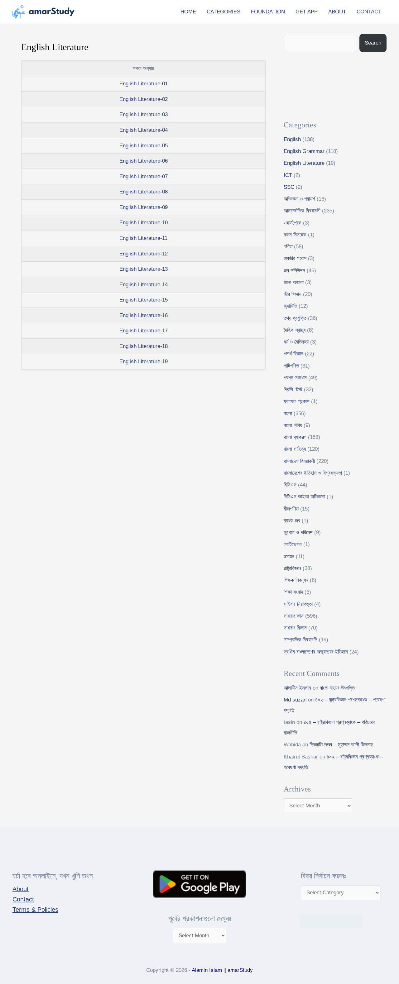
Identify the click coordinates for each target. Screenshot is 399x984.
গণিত (288, 247)
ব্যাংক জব (292, 521)
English (292, 139)
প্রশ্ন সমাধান (295, 378)
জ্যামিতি (290, 306)
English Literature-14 (143, 285)
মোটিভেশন (293, 544)
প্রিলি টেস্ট (293, 389)
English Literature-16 (143, 315)
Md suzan (295, 700)
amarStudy (240, 970)
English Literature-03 (143, 114)
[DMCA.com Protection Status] (332, 921)
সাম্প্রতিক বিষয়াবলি (300, 640)
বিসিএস (290, 485)
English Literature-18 (143, 346)
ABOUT (337, 12)
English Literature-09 (143, 207)
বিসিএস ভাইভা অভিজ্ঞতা (304, 497)
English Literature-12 (143, 254)
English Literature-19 (143, 361)
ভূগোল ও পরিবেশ (298, 532)
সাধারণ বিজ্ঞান (295, 628)
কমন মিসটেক (295, 235)
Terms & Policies (35, 909)
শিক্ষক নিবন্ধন (296, 580)
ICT (288, 175)
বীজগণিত (291, 509)
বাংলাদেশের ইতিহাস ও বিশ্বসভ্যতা (313, 473)
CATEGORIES (223, 12)
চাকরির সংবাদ (295, 258)
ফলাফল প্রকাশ (297, 401)
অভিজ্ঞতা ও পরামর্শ (299, 199)
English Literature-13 (143, 269)
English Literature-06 (143, 161)
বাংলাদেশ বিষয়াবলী (299, 461)
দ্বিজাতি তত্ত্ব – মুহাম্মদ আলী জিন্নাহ (341, 745)
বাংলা (288, 413)
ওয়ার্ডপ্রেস (292, 223)
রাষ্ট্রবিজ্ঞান (292, 568)
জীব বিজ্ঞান (292, 294)
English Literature (304, 163)
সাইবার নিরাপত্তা (298, 604)
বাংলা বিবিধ (293, 425)
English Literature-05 (143, 146)
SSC (289, 187)
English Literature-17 (143, 331)
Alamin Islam (207, 970)
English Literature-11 (143, 238)
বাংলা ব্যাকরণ (295, 437)
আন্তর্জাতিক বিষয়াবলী (302, 211)
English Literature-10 (143, 223)
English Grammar (304, 151)
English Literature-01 (143, 84)
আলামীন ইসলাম (297, 688)
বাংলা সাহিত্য (295, 449)
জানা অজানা (294, 282)
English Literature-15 (143, 300)
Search (373, 43)
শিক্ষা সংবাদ (293, 592)
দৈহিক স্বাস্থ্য (294, 330)
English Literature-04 (143, 130)
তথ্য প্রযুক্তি (295, 318)
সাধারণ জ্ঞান (294, 616)
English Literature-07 (143, 176)
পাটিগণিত (291, 366)
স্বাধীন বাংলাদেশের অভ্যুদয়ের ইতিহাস (316, 652)
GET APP (307, 12)
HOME (188, 12)
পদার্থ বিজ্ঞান (293, 354)
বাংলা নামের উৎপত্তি (337, 688)
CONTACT (369, 12)
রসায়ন (289, 556)
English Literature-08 (143, 192)
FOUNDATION (268, 12)
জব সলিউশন (294, 270)
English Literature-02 (143, 99)
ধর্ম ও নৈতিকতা (296, 342)
